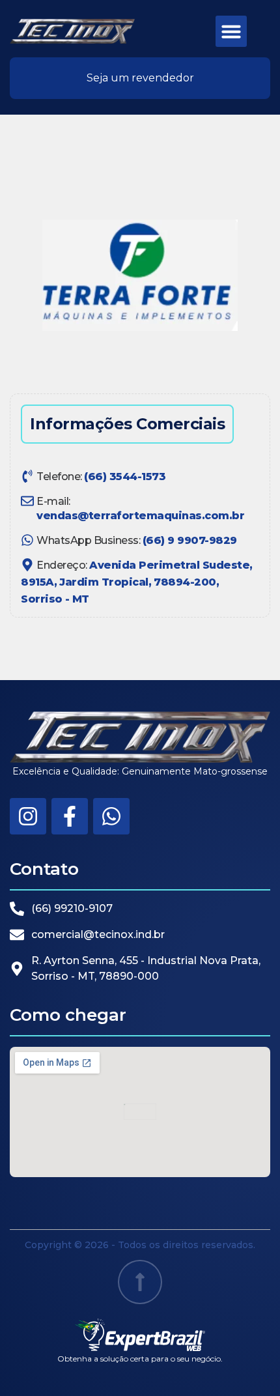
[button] (231, 31)
